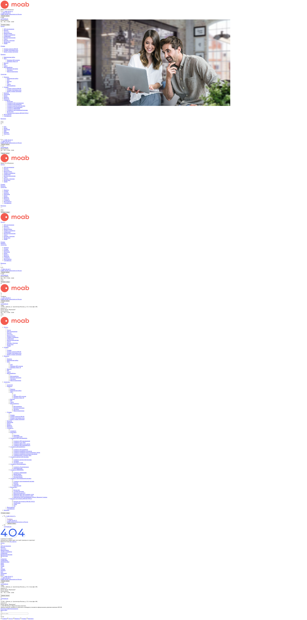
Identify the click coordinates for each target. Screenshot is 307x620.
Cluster (2, 566)
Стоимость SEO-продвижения (15, 103)
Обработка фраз (5, 561)
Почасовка (10, 101)
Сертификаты (7, 116)
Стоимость (7, 100)
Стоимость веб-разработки (14, 104)
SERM (5, 43)
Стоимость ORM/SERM (13, 108)
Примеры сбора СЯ (12, 61)
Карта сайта (4, 610)
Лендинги (10, 70)
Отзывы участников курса (11, 50)
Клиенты (6, 93)
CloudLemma (4, 560)
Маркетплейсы (8, 33)
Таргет (6, 39)
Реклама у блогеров (9, 40)
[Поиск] (2, 122)
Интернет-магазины (12, 68)
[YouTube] (7, 120)
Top (2, 567)
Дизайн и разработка (9, 34)
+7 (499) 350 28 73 (8, 11)
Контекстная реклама (9, 37)
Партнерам (7, 94)
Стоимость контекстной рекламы (16, 106)
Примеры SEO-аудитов (13, 60)
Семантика (4, 559)
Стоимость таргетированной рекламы (17, 110)
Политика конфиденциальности (9, 608)
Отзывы (3, 46)
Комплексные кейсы (9, 57)
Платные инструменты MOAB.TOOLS (17, 113)
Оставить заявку (5, 24)
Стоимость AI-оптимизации (14, 107)
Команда (6, 97)
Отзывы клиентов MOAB (11, 49)
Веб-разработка (8, 67)
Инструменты (7, 114)
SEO (5, 58)
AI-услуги (6, 32)
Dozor (2, 563)
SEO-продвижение (9, 29)
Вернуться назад (5, 541)
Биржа (5, 95)
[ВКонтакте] (1, 120)
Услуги (2, 26)
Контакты (3, 118)
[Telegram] (4, 120)
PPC (5, 64)
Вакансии (6, 98)
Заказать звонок (5, 15)
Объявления (7, 36)
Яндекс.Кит (7, 42)
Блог (2, 572)
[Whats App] (10, 120)
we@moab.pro (4, 19)
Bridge (2, 564)
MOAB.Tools (4, 556)
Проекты (3, 54)
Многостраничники (12, 71)
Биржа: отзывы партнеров (11, 51)
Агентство (3, 74)
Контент (6, 30)
